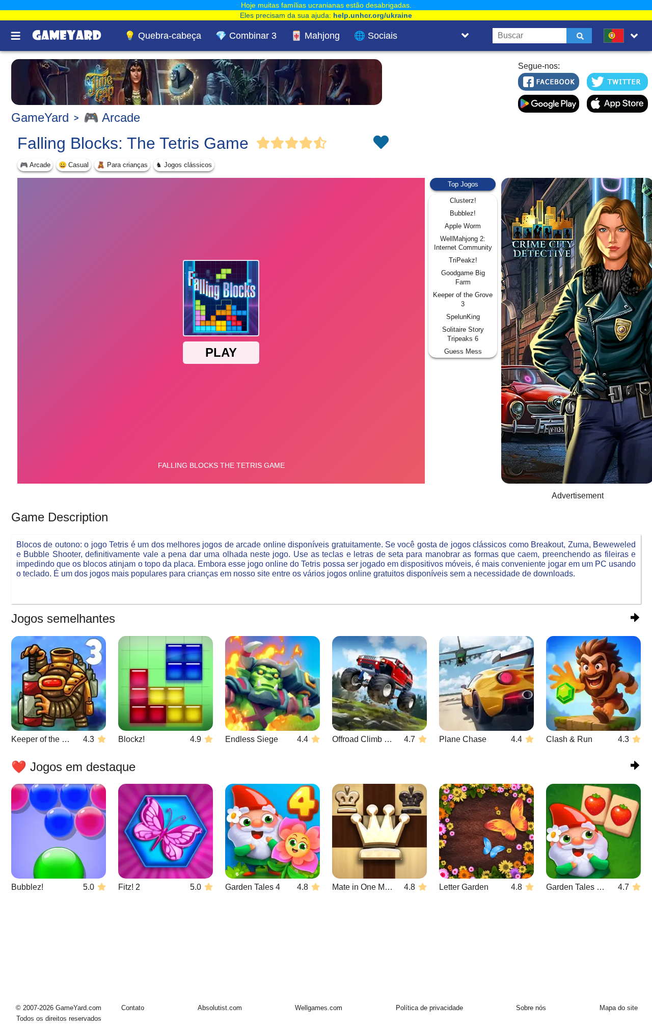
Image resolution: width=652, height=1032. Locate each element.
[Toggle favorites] (380, 143)
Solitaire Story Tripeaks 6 (463, 334)
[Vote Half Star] (320, 143)
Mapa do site (619, 1008)
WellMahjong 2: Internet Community (463, 243)
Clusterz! (463, 200)
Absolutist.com (220, 1008)
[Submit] (579, 35)
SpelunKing (463, 317)
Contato (132, 1008)
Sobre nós (531, 1008)
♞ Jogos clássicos (184, 165)
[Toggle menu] (21, 35)
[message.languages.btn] (623, 35)
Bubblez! (463, 213)
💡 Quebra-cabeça (162, 36)
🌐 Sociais (375, 36)
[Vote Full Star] (263, 143)
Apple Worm (463, 226)
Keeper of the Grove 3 (463, 299)
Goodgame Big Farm (463, 277)
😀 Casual (74, 165)
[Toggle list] (465, 35)
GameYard (40, 117)
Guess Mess (463, 351)
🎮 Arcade (112, 117)
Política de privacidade (429, 1008)
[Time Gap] (196, 82)
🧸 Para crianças (122, 165)
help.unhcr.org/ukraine (372, 15)
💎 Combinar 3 (246, 36)
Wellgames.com (318, 1008)
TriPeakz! (463, 260)
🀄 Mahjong (315, 36)
